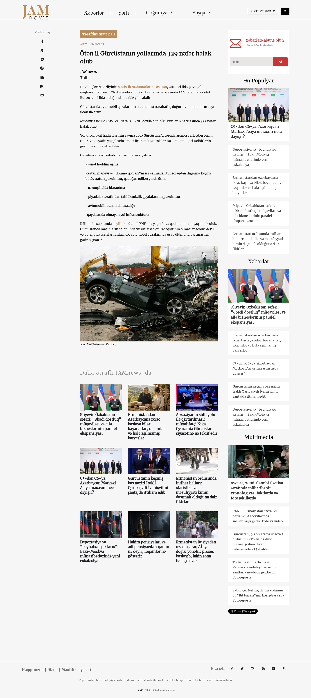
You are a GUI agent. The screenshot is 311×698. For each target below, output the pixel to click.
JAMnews (88, 71)
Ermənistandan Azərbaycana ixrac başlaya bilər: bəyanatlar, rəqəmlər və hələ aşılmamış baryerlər (146, 426)
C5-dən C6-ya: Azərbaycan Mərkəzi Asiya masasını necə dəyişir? (98, 485)
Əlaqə (52, 670)
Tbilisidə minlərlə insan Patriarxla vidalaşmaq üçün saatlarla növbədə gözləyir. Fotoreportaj (254, 569)
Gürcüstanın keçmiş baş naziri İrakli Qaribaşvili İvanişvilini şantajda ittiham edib (148, 485)
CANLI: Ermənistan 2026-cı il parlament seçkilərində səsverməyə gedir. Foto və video (258, 516)
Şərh (123, 12)
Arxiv (84, 44)
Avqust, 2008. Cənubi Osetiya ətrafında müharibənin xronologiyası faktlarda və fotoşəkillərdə (257, 490)
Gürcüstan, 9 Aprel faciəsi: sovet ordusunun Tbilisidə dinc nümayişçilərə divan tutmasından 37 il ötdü (258, 541)
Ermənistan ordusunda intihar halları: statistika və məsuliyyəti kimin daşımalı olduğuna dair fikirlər (196, 490)
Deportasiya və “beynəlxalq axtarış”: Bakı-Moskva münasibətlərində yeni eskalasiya (100, 551)
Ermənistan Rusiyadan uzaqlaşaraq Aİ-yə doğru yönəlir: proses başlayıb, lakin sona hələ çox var (196, 551)
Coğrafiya (156, 12)
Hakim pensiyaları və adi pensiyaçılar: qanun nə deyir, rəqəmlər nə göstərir (148, 549)
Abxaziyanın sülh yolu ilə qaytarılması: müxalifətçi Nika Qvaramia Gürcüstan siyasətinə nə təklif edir (196, 424)
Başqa (198, 12)
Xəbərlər (94, 12)
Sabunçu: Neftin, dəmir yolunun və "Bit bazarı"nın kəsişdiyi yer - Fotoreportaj (259, 595)
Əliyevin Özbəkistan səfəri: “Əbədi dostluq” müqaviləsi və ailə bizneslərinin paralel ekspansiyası (100, 424)
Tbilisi (86, 78)
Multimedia (258, 437)
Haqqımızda (33, 670)
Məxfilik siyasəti (76, 670)
